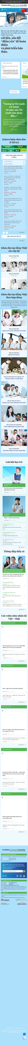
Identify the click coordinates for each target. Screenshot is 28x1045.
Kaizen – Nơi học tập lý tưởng (11, 517)
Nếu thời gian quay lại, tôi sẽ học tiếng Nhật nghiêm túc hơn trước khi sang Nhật (14, 646)
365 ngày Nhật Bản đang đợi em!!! (10, 535)
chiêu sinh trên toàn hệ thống (14, 156)
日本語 (24, 10)
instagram (20, 876)
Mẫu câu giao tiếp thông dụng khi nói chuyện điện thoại (12, 817)
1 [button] (2, 55)
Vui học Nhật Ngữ (6, 793)
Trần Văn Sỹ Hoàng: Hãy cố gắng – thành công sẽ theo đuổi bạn (12, 543)
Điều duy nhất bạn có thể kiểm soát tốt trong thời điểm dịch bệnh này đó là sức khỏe (11, 587)
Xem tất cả (22, 232)
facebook (17, 876)
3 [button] (5, 55)
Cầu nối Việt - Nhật (6, 706)
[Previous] (4, 233)
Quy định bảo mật (9, 1028)
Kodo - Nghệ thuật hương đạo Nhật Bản (13, 688)
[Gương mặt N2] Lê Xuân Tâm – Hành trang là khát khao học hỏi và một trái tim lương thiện (10, 72)
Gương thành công (7, 63)
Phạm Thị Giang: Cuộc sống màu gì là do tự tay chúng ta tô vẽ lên (14, 730)
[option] (14, 35)
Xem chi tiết (23, 527)
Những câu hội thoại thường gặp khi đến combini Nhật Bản (13, 826)
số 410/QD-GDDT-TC (14, 1030)
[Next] (7, 233)
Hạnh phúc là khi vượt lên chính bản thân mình (12, 528)
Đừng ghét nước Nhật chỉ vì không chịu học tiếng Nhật (14, 655)
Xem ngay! (19, 2)
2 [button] (3, 55)
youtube (24, 876)
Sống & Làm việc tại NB (7, 665)
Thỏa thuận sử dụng (18, 1028)
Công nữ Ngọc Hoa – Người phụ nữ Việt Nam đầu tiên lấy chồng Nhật (14, 696)
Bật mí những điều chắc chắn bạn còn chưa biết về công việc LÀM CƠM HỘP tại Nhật (14, 739)
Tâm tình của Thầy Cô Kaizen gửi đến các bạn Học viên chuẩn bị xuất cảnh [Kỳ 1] (13, 575)
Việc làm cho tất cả (14, 236)
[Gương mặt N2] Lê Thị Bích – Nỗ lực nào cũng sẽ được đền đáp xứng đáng (14, 783)
